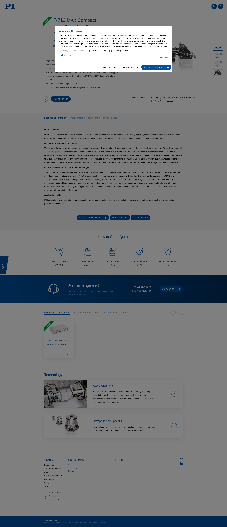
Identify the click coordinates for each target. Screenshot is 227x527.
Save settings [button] (110, 67)
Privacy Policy (130, 67)
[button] (156, 67)
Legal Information (65, 55)
